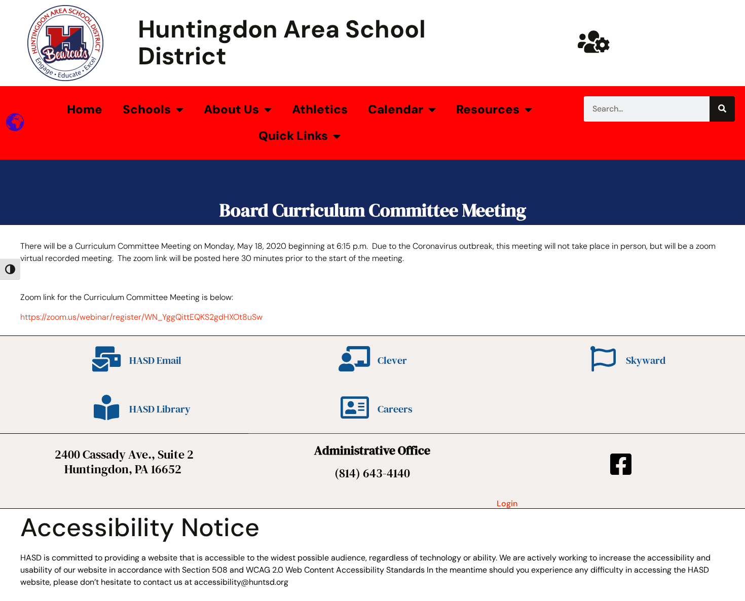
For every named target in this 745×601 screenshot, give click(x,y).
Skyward (645, 360)
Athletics (320, 109)
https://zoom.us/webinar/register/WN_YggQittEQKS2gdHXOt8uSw (141, 317)
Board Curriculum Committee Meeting (372, 210)
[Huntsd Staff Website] (593, 41)
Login (507, 503)
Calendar (395, 109)
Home (84, 109)
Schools (147, 109)
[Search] (722, 109)
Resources (487, 109)
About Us (231, 109)
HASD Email (155, 360)
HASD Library (160, 409)
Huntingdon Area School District (282, 42)
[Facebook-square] (621, 464)
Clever (392, 360)
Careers (395, 409)
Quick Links (293, 135)
